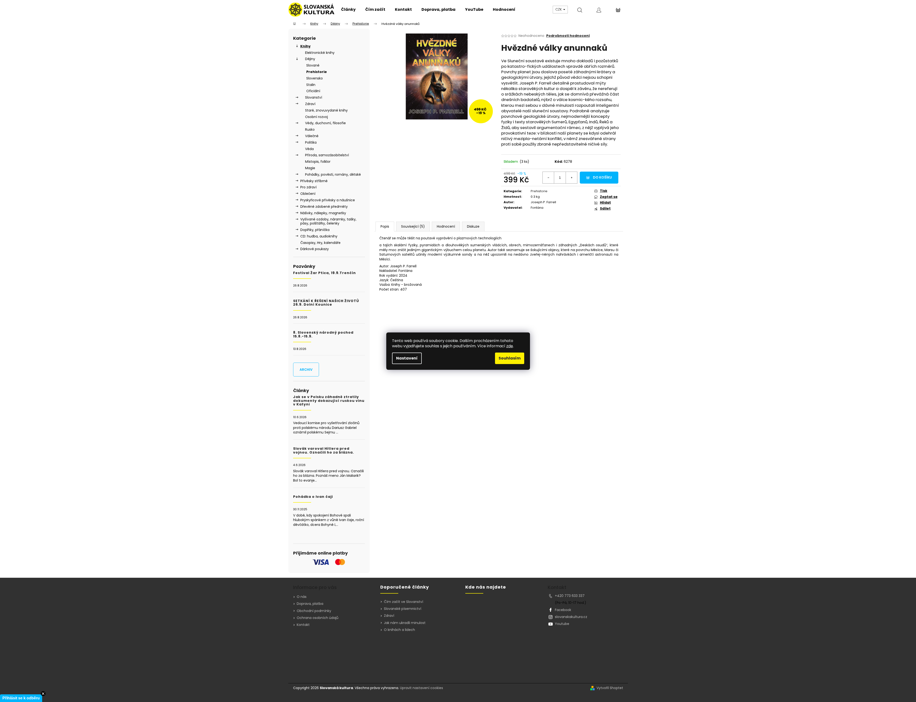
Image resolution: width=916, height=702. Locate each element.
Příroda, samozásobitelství (327, 155)
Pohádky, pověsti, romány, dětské (333, 174)
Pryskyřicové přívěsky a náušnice (327, 200)
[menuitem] (348, 9)
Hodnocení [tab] (446, 226)
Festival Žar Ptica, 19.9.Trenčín (324, 273)
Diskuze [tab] (473, 226)
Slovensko (314, 78)
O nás (302, 596)
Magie (310, 168)
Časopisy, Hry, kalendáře (320, 242)
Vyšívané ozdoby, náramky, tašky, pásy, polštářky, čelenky (328, 221)
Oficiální (313, 91)
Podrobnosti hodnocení (568, 36)
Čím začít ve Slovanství (403, 602)
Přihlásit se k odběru (21, 698)
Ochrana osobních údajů (317, 617)
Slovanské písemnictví (402, 609)
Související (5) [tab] (413, 226)
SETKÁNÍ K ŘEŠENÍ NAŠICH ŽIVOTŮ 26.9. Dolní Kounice (326, 303)
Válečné (312, 136)
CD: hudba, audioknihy (318, 236)
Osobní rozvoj (316, 116)
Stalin (310, 84)
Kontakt (303, 624)
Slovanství (313, 97)
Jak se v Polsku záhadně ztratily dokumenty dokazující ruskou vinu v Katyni (328, 400)
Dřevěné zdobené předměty (324, 206)
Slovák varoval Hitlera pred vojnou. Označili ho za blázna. (323, 450)
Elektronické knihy (320, 52)
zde (509, 346)
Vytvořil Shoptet (610, 688)
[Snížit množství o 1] (548, 177)
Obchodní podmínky (314, 610)
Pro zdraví (308, 187)
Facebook (563, 609)
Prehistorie (316, 71)
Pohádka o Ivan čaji (313, 497)
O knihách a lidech (399, 630)
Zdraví (310, 103)
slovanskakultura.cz (571, 616)
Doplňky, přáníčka (315, 229)
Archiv (306, 369)
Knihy (305, 46)
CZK (559, 9)
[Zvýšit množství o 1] (571, 177)
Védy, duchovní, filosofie (325, 123)
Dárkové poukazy (314, 249)
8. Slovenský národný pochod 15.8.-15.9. (323, 334)
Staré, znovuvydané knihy (326, 110)
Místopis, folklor (317, 161)
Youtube (562, 623)
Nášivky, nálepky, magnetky (323, 213)
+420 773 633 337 (570, 595)
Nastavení (407, 358)
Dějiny (310, 58)
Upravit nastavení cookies (421, 687)
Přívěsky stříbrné (314, 181)
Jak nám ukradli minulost (405, 623)
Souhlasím (510, 358)
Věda (309, 148)
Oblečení (307, 193)
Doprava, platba (310, 603)
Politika (311, 142)
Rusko (310, 129)
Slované (312, 65)
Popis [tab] (385, 226)
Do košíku (602, 177)
